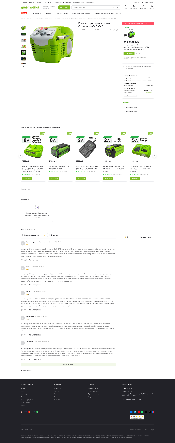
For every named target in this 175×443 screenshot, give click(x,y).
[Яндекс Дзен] (146, 412)
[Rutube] (150, 412)
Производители (25, 394)
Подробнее (129, 53)
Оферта (152, 430)
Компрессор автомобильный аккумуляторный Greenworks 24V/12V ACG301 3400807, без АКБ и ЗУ (136, 47)
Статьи (23, 405)
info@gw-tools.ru (127, 391)
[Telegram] (135, 412)
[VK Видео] (153, 412)
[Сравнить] (110, 30)
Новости (57, 394)
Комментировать (35, 260)
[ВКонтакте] (131, 412)
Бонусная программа (27, 400)
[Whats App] (142, 412)
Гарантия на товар (93, 394)
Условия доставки (93, 391)
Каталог (23, 388)
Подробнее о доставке (130, 96)
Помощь (91, 384)
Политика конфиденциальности (138, 430)
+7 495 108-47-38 (138, 2)
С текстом (54, 235)
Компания (57, 384)
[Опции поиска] (113, 7)
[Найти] (118, 7)
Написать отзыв (145, 237)
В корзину (27, 178)
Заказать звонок (149, 2)
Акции (22, 391)
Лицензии (57, 400)
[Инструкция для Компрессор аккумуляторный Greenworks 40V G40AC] (37, 212)
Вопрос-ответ (92, 397)
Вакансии (57, 391)
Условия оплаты (93, 388)
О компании (57, 388)
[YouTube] (139, 412)
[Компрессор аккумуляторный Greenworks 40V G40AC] (52, 45)
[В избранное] (114, 30)
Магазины (24, 397)
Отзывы (56, 397)
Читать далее (128, 437)
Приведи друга (25, 402)
